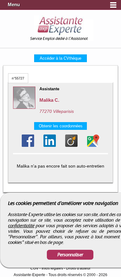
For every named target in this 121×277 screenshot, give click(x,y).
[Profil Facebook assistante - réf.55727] (28, 140)
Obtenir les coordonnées (61, 126)
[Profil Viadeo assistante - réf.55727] (71, 140)
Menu (14, 4)
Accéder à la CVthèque (60, 58)
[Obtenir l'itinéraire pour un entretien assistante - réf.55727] (93, 140)
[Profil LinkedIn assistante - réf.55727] (49, 140)
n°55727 (18, 78)
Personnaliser (70, 255)
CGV (34, 268)
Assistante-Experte (29, 275)
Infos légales (52, 268)
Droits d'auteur (78, 268)
